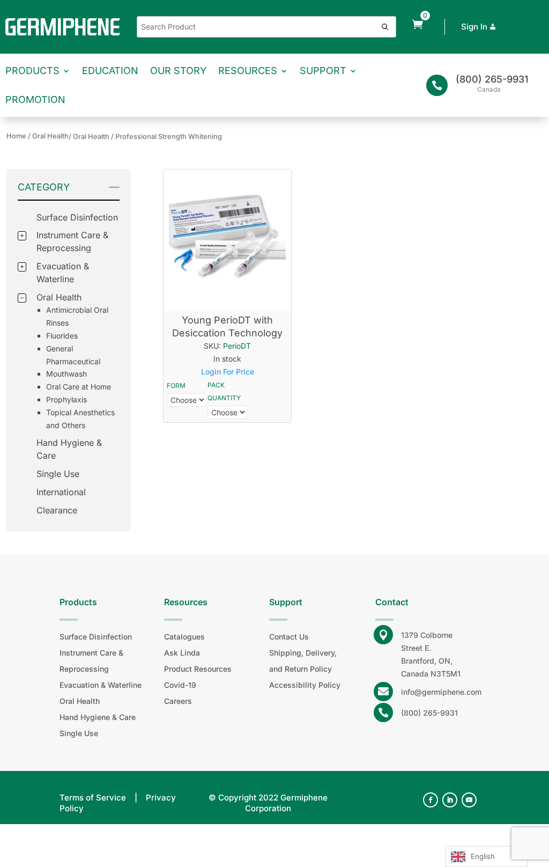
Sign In (474, 26)
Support (323, 70)
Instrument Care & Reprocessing (91, 660)
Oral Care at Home (78, 386)
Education (110, 70)
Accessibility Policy (304, 684)
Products (32, 70)
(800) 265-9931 (492, 79)
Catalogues (184, 636)
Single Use (57, 473)
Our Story (178, 70)
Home (16, 136)
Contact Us (289, 636)
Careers (178, 701)
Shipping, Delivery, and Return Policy (303, 660)
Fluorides (62, 335)
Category (44, 187)
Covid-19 (180, 684)
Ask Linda (182, 652)
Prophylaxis (66, 399)
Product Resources (198, 668)
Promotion (35, 99)
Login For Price (227, 371)
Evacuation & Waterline (101, 684)
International (61, 492)
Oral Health (58, 297)
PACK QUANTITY (224, 391)
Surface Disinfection (77, 217)
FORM (176, 385)
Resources (247, 70)
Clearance (56, 510)
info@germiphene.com (441, 691)
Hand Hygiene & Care (98, 717)
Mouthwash (66, 373)
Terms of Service (93, 797)
